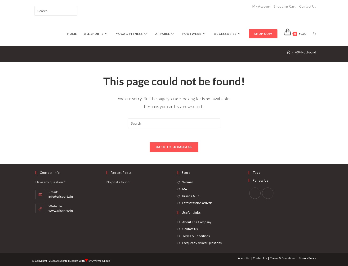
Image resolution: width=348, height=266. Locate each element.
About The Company (196, 222)
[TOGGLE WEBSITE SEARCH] (315, 34)
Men (185, 189)
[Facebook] (255, 193)
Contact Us (307, 6)
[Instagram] (267, 193)
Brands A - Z (190, 196)
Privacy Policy (307, 258)
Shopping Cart (285, 6)
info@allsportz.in (61, 196)
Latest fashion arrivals (197, 203)
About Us (244, 258)
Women (187, 182)
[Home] (288, 52)
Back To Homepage (174, 147)
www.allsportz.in (61, 211)
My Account (261, 6)
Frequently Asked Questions (202, 243)
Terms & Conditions (196, 236)
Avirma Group (101, 260)
